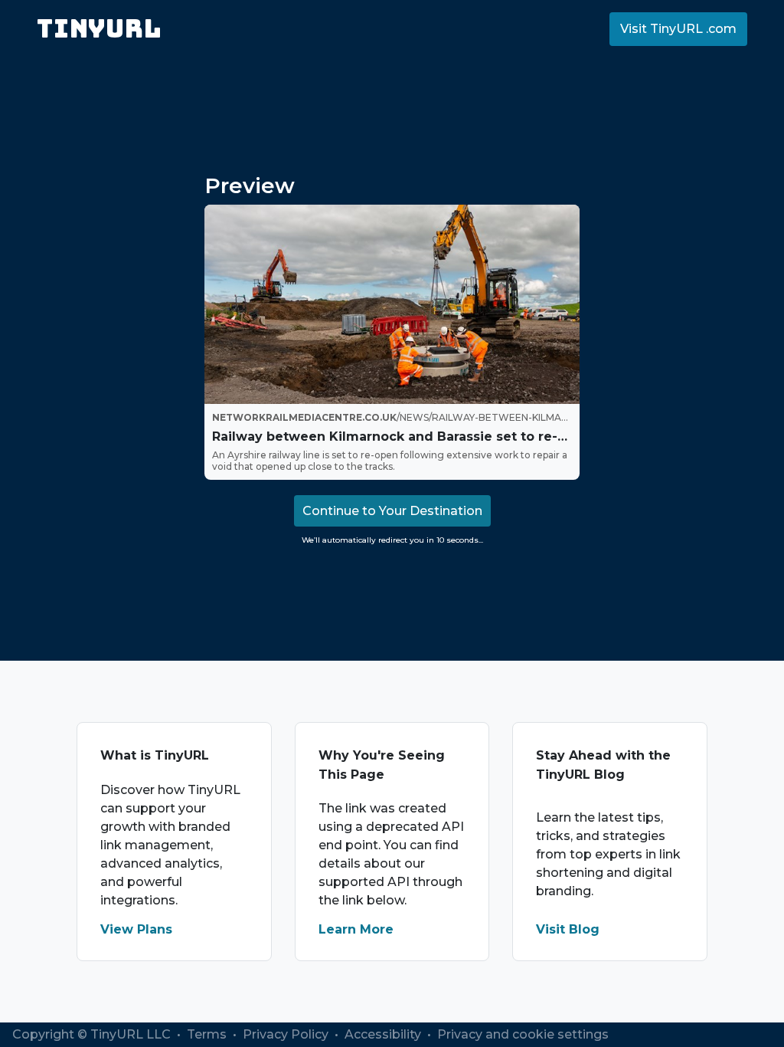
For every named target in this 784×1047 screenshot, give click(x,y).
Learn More (356, 929)
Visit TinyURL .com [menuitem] (678, 28)
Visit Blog (567, 929)
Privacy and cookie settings (523, 1034)
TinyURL (99, 28)
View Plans (136, 929)
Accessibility (384, 1034)
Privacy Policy (287, 1034)
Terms (208, 1034)
